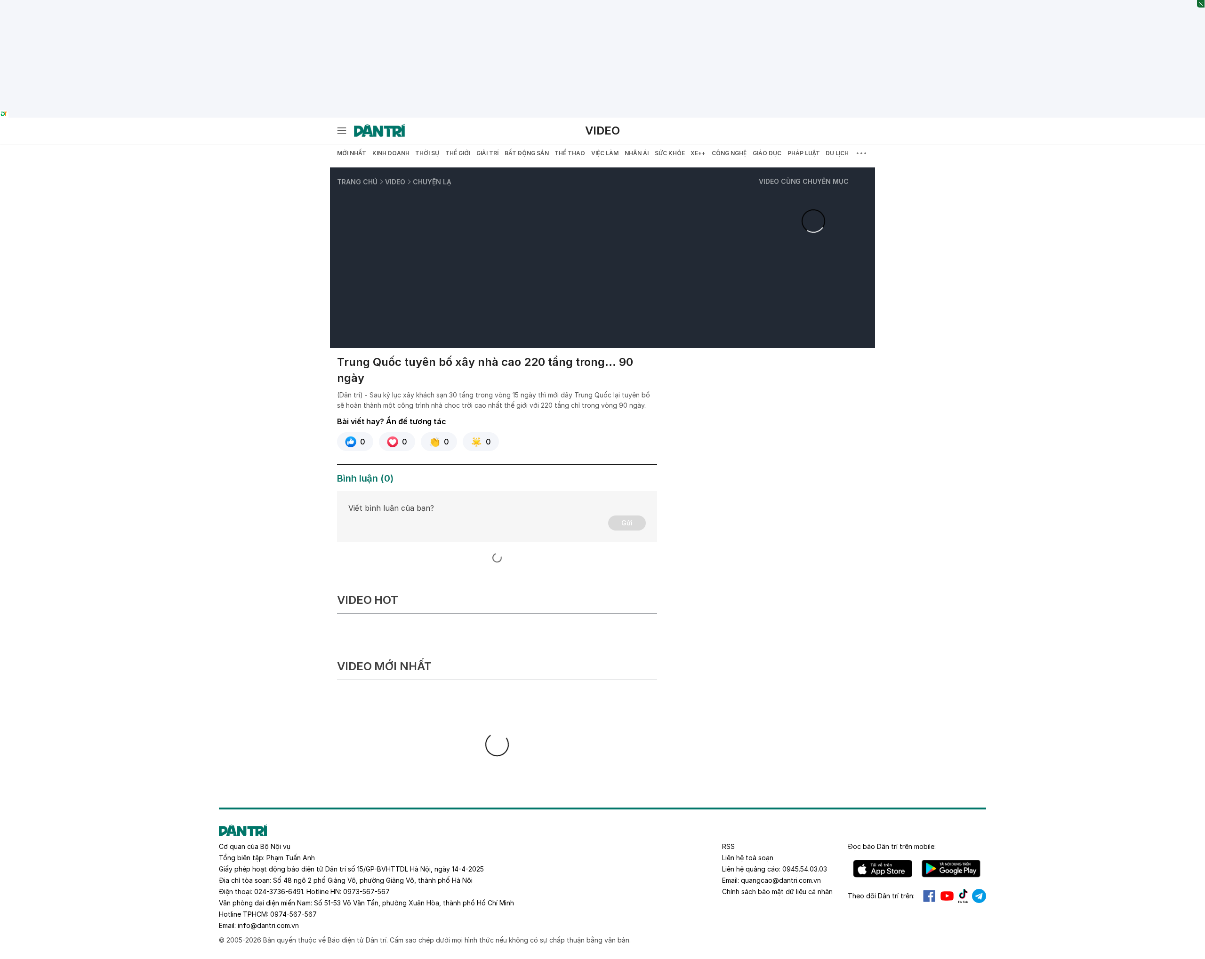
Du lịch (837, 153)
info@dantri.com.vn (268, 925)
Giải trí (487, 153)
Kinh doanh (391, 153)
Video (602, 130)
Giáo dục (767, 153)
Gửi (627, 523)
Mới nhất (351, 153)
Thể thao (569, 153)
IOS (882, 869)
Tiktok (963, 896)
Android (951, 869)
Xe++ (698, 153)
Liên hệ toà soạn (747, 858)
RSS (728, 846)
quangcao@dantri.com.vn (781, 880)
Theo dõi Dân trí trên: (881, 896)
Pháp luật (803, 153)
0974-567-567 (293, 914)
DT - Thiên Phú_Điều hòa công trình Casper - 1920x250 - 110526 (602, 5)
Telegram (979, 896)
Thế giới (457, 153)
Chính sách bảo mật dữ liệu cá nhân (777, 892)
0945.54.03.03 (804, 869)
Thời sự (427, 153)
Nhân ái (637, 153)
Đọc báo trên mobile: (892, 846)
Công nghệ (729, 153)
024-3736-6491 (278, 892)
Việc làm (605, 153)
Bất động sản (527, 153)
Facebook (929, 896)
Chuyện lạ (432, 182)
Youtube (947, 896)
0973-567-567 (366, 892)
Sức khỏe (670, 153)
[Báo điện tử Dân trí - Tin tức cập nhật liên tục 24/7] (379, 130)
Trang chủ (357, 182)
